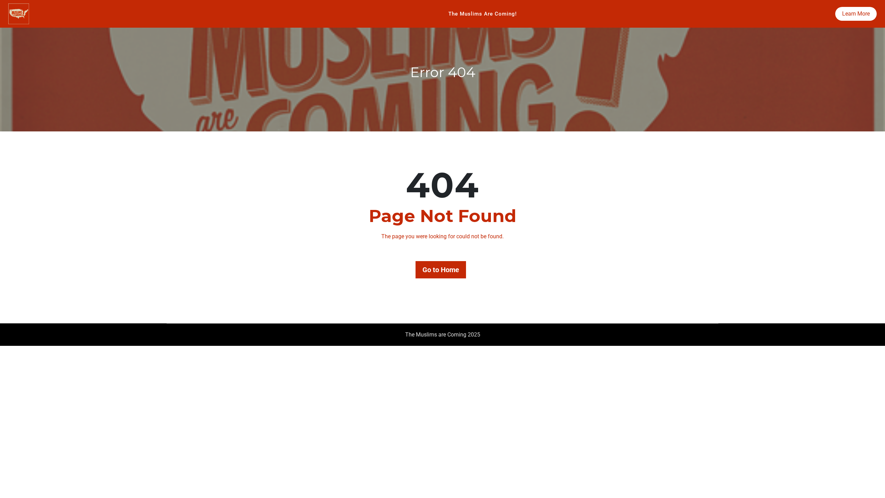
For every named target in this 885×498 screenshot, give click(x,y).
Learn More (856, 13)
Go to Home (440, 270)
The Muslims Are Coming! (482, 14)
